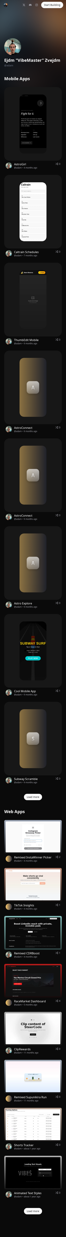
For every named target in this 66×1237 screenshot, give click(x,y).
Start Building (52, 5)
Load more (33, 797)
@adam (18, 167)
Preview (43, 125)
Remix (26, 125)
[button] (33, 124)
